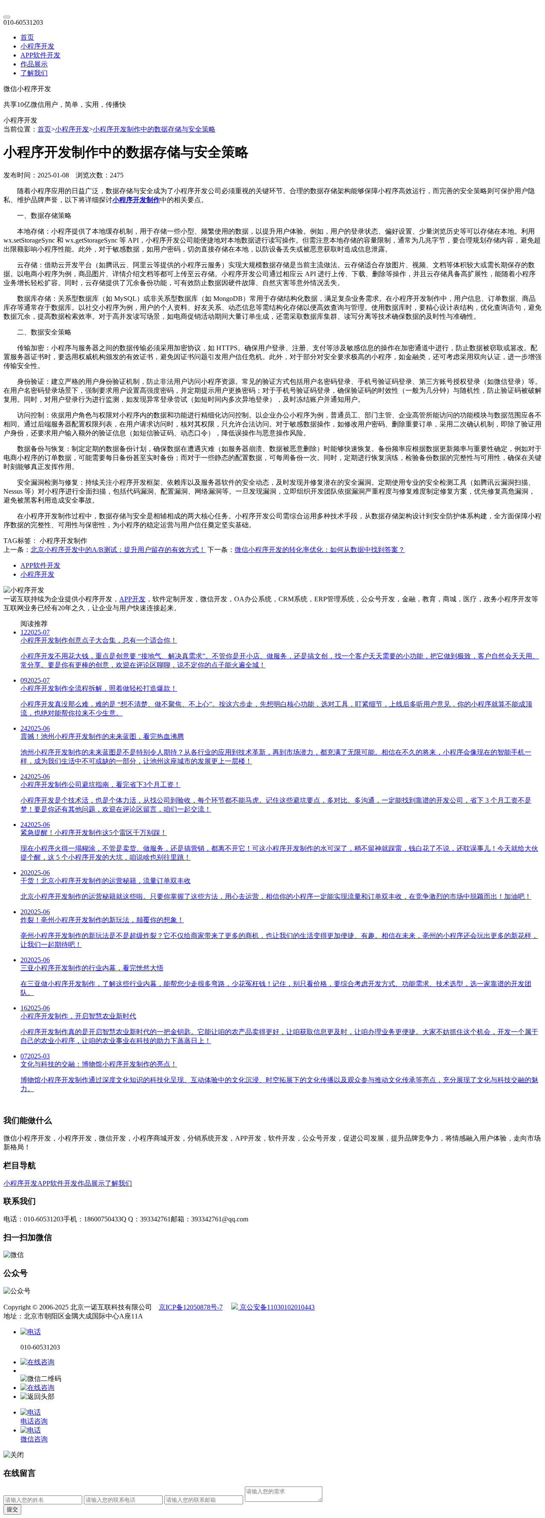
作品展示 (34, 64)
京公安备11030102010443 (276, 1307)
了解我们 (34, 73)
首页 (27, 37)
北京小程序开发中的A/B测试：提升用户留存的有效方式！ (118, 549)
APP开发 (132, 599)
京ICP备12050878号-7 (191, 1307)
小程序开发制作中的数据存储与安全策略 (154, 129)
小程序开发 (37, 46)
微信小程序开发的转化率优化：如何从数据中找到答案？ (320, 549)
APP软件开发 (40, 55)
